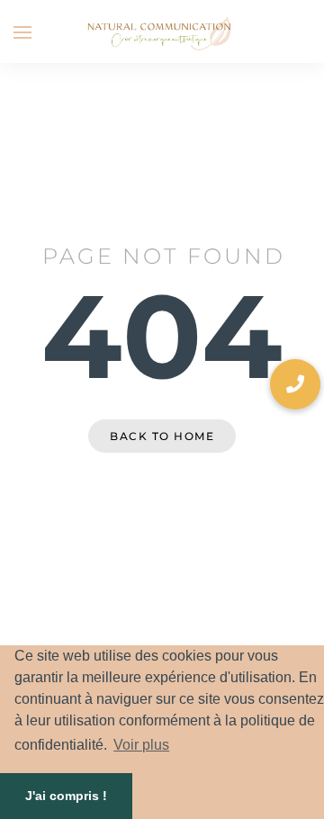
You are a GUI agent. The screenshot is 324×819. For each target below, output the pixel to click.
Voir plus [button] (141, 744)
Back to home (162, 436)
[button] (295, 384)
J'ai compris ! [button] (66, 795)
